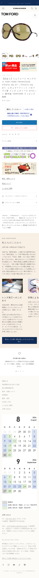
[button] (31, 115)
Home (4, 215)
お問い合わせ (6, 409)
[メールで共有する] (18, 134)
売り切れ (19, 122)
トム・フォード (7, 75)
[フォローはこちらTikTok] (19, 565)
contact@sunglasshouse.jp (17, 526)
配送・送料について (8, 179)
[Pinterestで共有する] (15, 134)
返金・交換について (8, 391)
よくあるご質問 (7, 188)
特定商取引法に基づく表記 (11, 384)
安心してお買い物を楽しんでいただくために (19, 340)
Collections (14, 215)
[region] (19, 360)
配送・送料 (5, 398)
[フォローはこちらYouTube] (14, 565)
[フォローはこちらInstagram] (8, 565)
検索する (5, 381)
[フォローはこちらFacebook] (3, 565)
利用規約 (5, 395)
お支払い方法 (6, 402)
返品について (6, 183)
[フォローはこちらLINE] (25, 565)
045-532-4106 (11, 519)
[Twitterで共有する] (13, 134)
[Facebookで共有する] (10, 134)
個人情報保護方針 (8, 388)
